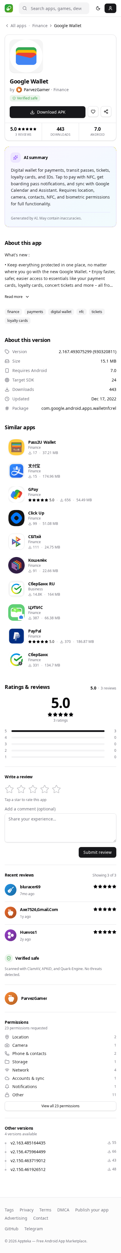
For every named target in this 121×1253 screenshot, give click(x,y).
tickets (97, 311)
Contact (40, 1218)
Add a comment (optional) (30, 809)
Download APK (51, 112)
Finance (40, 25)
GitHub (12, 1228)
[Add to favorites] (93, 111)
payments (35, 311)
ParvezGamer (37, 89)
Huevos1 (28, 932)
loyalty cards (17, 320)
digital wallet (61, 311)
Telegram (33, 1228)
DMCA (63, 1210)
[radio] (9, 789)
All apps (18, 25)
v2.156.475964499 (28, 1151)
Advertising (16, 1218)
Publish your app (92, 1210)
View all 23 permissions (60, 1105)
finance (13, 311)
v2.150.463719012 (28, 1160)
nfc (81, 311)
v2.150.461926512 (28, 1169)
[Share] (106, 111)
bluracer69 (30, 887)
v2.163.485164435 (28, 1143)
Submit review (97, 852)
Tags (9, 1210)
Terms (45, 1210)
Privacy (26, 1210)
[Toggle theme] (98, 8)
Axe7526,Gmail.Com (39, 909)
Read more (14, 296)
